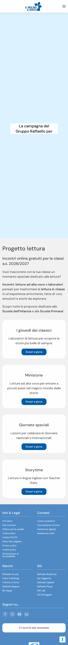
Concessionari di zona (48, 525)
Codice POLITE (9, 537)
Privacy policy (9, 545)
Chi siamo (7, 521)
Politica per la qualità (13, 529)
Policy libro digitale (12, 541)
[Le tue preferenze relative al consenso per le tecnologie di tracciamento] (62, 639)
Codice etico (8, 533)
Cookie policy (9, 549)
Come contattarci (46, 521)
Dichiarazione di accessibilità (10, 555)
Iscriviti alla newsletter (36, 627)
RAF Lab (41, 590)
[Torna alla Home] (34, 6)
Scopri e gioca (34, 352)
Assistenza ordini (45, 533)
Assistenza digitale (46, 529)
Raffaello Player (45, 586)
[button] (64, 6)
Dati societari (9, 525)
